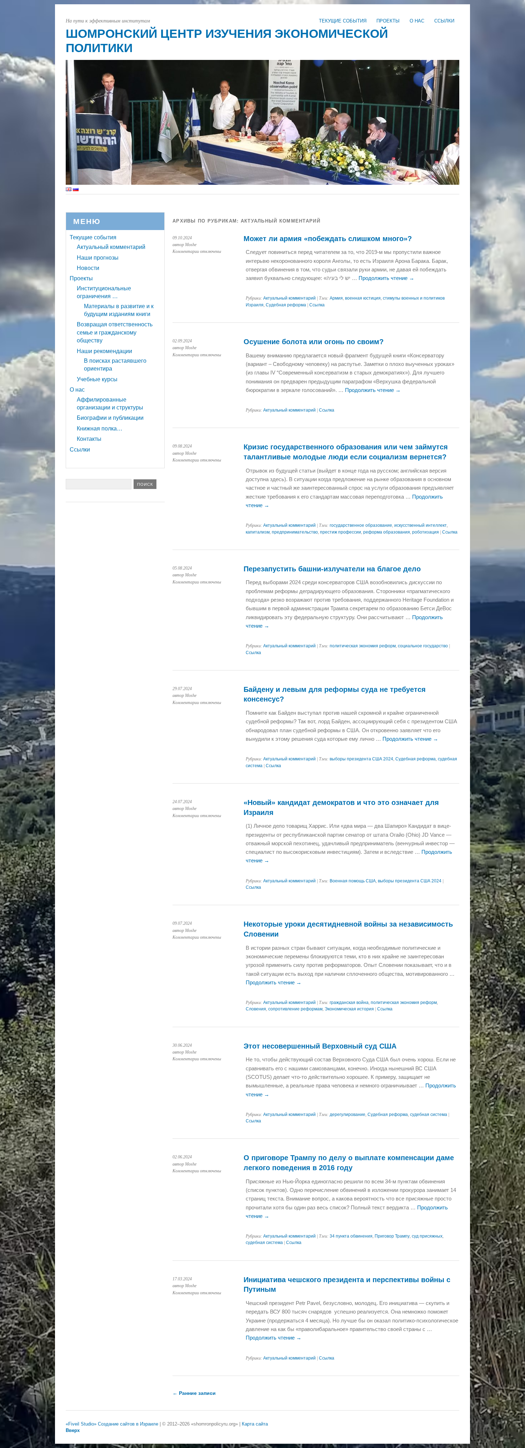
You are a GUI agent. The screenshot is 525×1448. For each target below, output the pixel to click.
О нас (417, 21)
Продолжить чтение (386, 278)
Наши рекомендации (104, 351)
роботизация (425, 532)
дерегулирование (347, 1114)
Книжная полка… (99, 428)
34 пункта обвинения (351, 1236)
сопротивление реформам (295, 1008)
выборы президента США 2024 (361, 758)
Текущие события (342, 21)
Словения (256, 1008)
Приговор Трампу (392, 1236)
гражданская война (349, 1002)
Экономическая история (349, 1008)
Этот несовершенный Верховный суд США (320, 1046)
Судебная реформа (286, 304)
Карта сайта (255, 1424)
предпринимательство (295, 532)
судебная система (428, 1114)
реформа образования (386, 532)
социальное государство (423, 645)
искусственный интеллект (420, 525)
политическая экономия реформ (363, 645)
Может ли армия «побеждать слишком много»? (328, 239)
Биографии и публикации (110, 418)
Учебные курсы (97, 379)
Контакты (89, 439)
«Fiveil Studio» (81, 1424)
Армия (336, 298)
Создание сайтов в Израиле (128, 1424)
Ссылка (317, 304)
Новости (88, 268)
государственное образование (361, 525)
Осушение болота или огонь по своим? (314, 342)
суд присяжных (427, 1236)
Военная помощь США (353, 880)
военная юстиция (363, 298)
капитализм (258, 532)
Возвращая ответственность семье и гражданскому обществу (114, 332)
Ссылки (444, 21)
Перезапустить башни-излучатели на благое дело (332, 569)
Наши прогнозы (98, 258)
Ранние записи (194, 1393)
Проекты (388, 21)
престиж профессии (340, 532)
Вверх (73, 1430)
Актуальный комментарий (289, 298)
